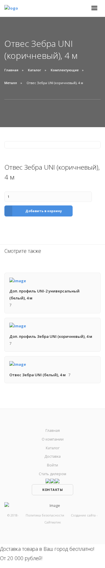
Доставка (52, 456)
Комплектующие (65, 70)
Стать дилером (52, 473)
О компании (53, 439)
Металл (10, 83)
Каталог (34, 70)
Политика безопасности (45, 515)
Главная (11, 70)
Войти (52, 465)
